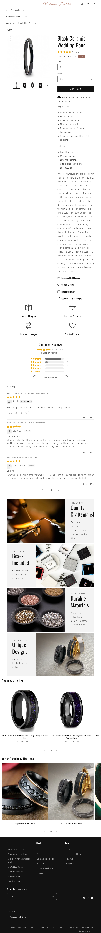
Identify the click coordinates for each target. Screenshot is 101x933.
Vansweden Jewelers (25, 927)
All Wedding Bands (15, 867)
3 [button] (51, 490)
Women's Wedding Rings (18, 854)
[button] (6, 4)
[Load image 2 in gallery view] (24, 85)
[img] (14, 397)
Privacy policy (57, 927)
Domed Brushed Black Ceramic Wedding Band (28, 423)
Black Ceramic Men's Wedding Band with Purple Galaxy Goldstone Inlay (25, 737)
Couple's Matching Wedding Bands (19, 860)
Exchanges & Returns (45, 859)
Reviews (69, 859)
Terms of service (72, 927)
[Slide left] (10, 85)
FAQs (68, 849)
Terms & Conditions (45, 868)
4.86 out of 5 (58, 349)
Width (59, 74)
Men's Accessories (15, 871)
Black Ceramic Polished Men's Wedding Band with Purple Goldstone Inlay (71, 737)
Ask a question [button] (50, 378)
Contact (40, 849)
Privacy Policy (42, 873)
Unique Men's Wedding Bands (25, 823)
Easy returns (66, 167)
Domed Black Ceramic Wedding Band (24, 458)
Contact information (86, 931)
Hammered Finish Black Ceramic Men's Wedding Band (31, 393)
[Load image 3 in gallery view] (32, 85)
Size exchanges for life (71, 163)
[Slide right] (47, 85)
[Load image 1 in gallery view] (16, 85)
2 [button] (47, 490)
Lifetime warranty (68, 160)
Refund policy (44, 927)
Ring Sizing (70, 863)
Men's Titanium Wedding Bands (71, 823)
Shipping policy (87, 927)
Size (59, 61)
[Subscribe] (53, 896)
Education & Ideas (73, 854)
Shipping (40, 854)
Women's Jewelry (15, 876)
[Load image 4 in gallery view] (40, 85)
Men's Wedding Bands (17, 849)
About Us (40, 863)
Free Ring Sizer (14, 881)
